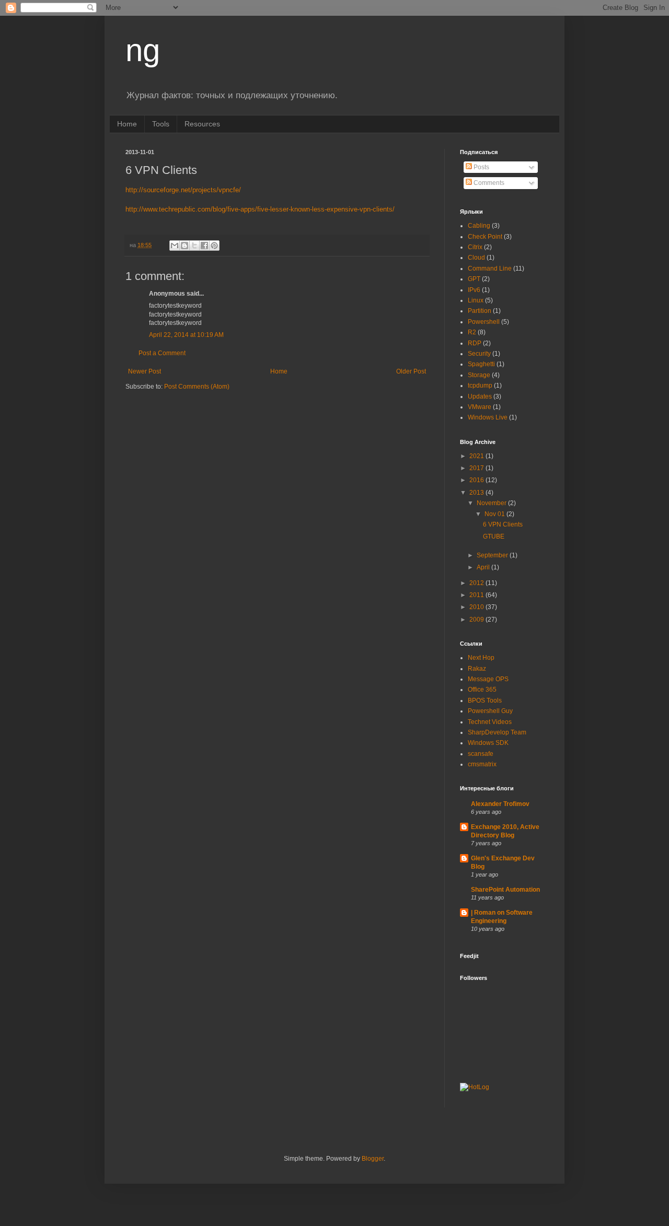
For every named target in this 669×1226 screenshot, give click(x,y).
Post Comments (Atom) (196, 386)
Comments (488, 182)
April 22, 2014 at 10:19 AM (186, 334)
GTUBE (493, 536)
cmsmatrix (482, 764)
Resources (202, 124)
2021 (477, 456)
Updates (480, 396)
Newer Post (144, 371)
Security (479, 353)
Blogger (373, 1158)
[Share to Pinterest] (214, 245)
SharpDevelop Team (497, 732)
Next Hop (481, 657)
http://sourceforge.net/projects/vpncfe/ (183, 190)
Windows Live (487, 417)
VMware (479, 407)
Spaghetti (481, 364)
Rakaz (477, 668)
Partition (479, 310)
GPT (474, 279)
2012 (477, 583)
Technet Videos (490, 722)
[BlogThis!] (184, 245)
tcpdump (480, 385)
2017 (477, 468)
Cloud (476, 257)
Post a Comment (162, 353)
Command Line (490, 268)
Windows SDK (488, 742)
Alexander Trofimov (500, 804)
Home (127, 124)
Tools (160, 124)
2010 (477, 607)
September (493, 555)
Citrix (475, 247)
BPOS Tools (485, 700)
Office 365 (482, 689)
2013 (477, 492)
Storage (479, 375)
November (492, 503)
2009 (477, 619)
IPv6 (474, 290)
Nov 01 (495, 514)
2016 (477, 480)
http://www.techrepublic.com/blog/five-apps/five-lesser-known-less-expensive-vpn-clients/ (260, 209)
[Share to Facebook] (204, 245)
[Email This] (174, 245)
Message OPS (488, 679)
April (484, 567)
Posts (480, 167)
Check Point (485, 236)
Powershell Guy (490, 711)
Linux (475, 300)
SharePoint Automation (505, 889)
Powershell (484, 321)
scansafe (480, 753)
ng (142, 50)
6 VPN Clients (503, 524)
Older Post (411, 371)
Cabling (479, 225)
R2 (472, 332)
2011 (477, 595)
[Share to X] (194, 245)
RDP (474, 343)
